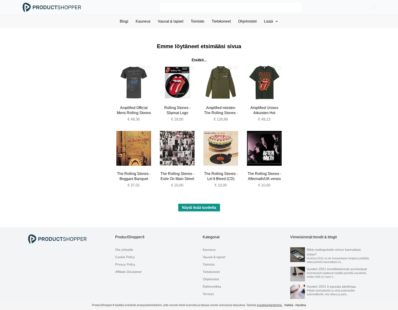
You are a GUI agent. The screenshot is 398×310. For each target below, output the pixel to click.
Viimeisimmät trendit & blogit (313, 237)
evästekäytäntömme (270, 305)
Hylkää (288, 305)
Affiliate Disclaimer (128, 272)
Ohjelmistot (211, 279)
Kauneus (209, 249)
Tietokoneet (211, 272)
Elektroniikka (212, 286)
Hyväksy (301, 305)
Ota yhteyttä (124, 249)
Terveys (208, 294)
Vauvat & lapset (214, 257)
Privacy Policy (125, 264)
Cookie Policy (125, 257)
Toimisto (209, 264)
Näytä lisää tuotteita (199, 208)
